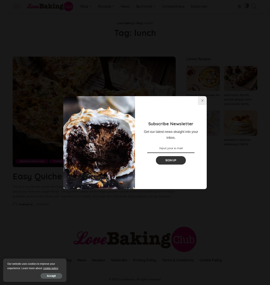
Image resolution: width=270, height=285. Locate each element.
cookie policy (50, 268)
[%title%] (202, 100)
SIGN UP (170, 160)
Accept (51, 275)
